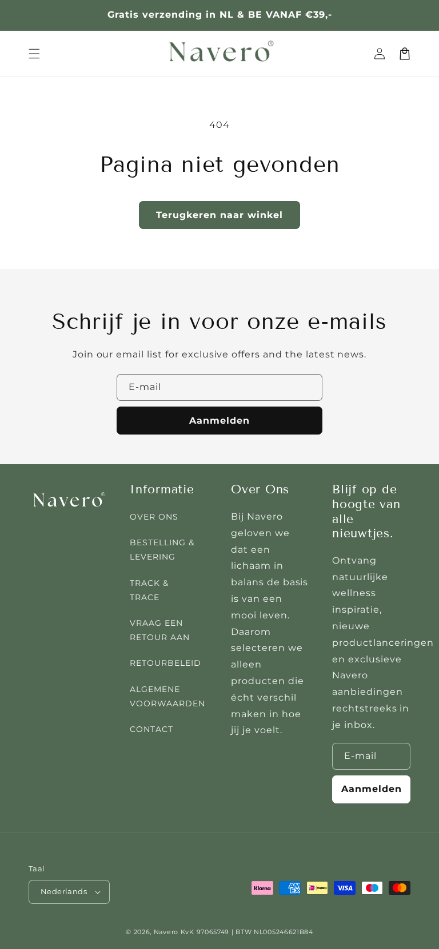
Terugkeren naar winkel (219, 215)
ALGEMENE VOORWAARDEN (167, 696)
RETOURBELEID (165, 663)
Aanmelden (219, 420)
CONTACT (151, 729)
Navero (166, 932)
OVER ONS (154, 517)
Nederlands (64, 891)
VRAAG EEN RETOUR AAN (160, 630)
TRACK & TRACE (149, 590)
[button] (34, 53)
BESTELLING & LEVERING (162, 549)
